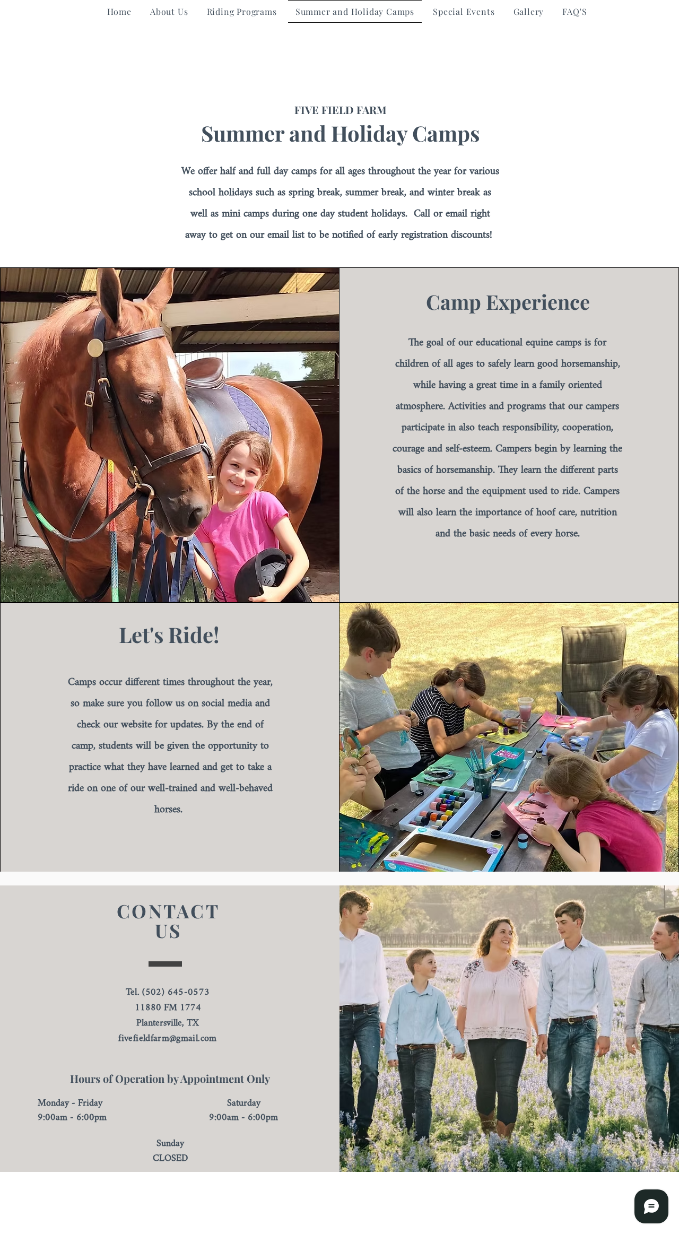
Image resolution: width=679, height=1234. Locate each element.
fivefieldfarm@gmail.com (167, 1038)
